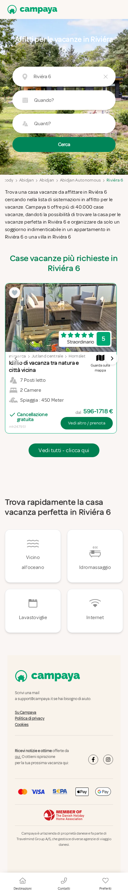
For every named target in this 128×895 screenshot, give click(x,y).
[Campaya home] (31, 9)
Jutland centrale (47, 356)
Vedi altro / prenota (86, 423)
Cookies (22, 724)
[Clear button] (106, 77)
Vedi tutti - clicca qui (64, 450)
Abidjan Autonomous (80, 180)
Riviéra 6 (115, 180)
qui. (18, 757)
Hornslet (77, 356)
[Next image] (112, 358)
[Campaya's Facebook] (93, 760)
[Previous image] (16, 358)
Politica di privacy (29, 718)
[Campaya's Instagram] (108, 760)
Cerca (64, 144)
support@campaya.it (35, 699)
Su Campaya (25, 712)
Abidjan (26, 180)
